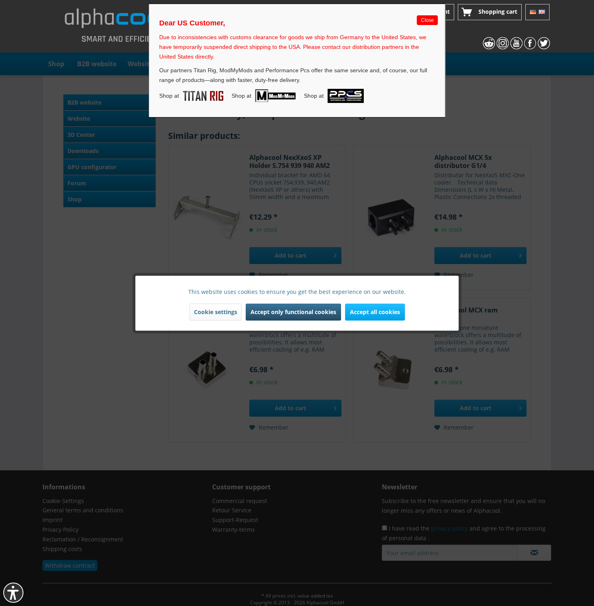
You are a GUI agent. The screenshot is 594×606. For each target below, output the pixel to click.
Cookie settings (215, 312)
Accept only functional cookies (293, 312)
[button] (13, 592)
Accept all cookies (375, 312)
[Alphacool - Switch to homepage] (120, 28)
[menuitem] (490, 12)
